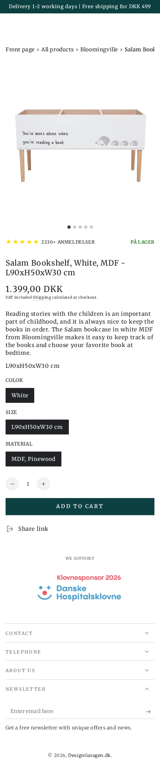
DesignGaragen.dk (89, 755)
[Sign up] (150, 711)
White (22, 397)
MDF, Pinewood (33, 461)
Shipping (42, 297)
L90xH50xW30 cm (37, 429)
